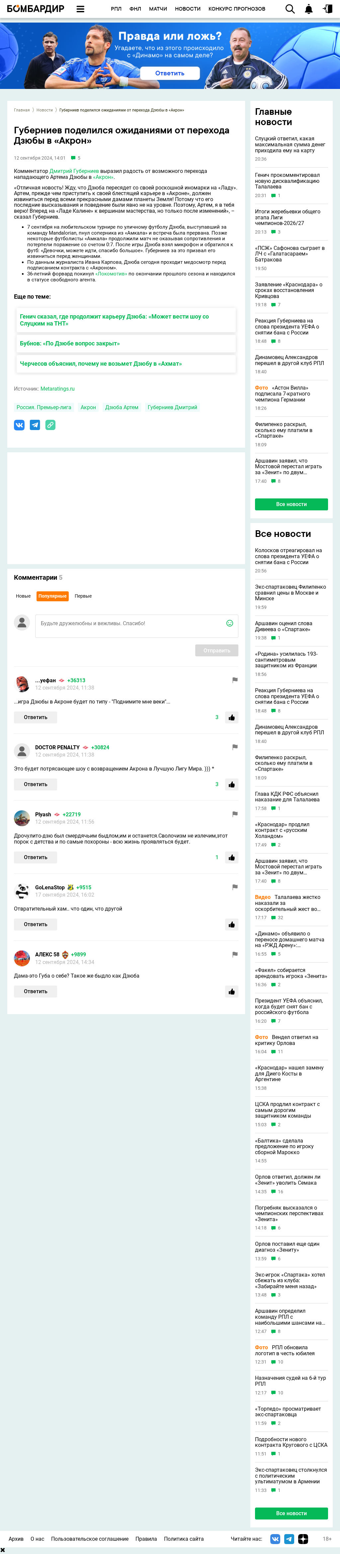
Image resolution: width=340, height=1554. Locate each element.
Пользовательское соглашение (89, 1538)
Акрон (88, 407)
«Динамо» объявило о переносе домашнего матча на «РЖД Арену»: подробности (289, 939)
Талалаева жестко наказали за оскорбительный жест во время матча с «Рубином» (287, 903)
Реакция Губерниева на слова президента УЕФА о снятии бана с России (287, 326)
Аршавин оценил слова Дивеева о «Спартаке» (283, 626)
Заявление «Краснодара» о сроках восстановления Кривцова (288, 290)
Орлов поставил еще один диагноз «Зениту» (287, 1247)
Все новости (291, 504)
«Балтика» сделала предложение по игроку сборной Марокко (284, 1146)
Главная (22, 110)
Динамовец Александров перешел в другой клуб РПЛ (289, 360)
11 (280, 1051)
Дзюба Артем (121, 407)
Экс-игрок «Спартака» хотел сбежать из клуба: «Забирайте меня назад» (290, 1281)
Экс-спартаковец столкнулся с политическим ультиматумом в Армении (291, 1476)
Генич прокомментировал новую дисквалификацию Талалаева (287, 181)
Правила (146, 1538)
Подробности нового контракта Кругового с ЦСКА (291, 1442)
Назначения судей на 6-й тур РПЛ (290, 1381)
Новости (45, 110)
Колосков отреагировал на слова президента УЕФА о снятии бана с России (288, 556)
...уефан (45, 680)
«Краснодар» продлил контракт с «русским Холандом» (282, 830)
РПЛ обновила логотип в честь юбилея (285, 1350)
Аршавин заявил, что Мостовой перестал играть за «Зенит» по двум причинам (288, 467)
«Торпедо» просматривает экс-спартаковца (288, 1412)
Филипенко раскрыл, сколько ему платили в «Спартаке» (283, 430)
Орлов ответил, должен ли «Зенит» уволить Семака (287, 1180)
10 (280, 1362)
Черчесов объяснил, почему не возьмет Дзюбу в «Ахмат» (101, 363)
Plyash (43, 814)
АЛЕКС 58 (47, 954)
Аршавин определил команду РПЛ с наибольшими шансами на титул (288, 1317)
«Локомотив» (111, 274)
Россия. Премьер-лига (44, 407)
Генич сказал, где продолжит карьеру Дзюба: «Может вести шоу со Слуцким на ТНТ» (114, 320)
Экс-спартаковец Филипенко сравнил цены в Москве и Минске (290, 593)
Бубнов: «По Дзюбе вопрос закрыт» (70, 343)
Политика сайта (184, 1538)
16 (280, 1191)
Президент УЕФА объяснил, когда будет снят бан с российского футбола (289, 1006)
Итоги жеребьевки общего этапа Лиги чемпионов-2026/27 (287, 217)
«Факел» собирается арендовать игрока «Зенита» (291, 973)
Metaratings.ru (58, 389)
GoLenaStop (50, 887)
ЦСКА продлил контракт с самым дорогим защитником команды (287, 1110)
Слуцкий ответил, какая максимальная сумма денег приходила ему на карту (290, 144)
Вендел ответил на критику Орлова (286, 1040)
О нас (37, 1538)
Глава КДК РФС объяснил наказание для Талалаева (287, 797)
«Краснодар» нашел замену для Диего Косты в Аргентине (289, 1073)
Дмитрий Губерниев (74, 171)
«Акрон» (103, 177)
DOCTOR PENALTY (57, 747)
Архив (16, 1538)
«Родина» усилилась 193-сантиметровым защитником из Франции (286, 660)
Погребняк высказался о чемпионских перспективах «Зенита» (289, 1213)
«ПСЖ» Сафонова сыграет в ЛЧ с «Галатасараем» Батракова (290, 254)
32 (280, 917)
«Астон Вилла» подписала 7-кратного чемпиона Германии (282, 394)
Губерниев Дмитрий (172, 407)
